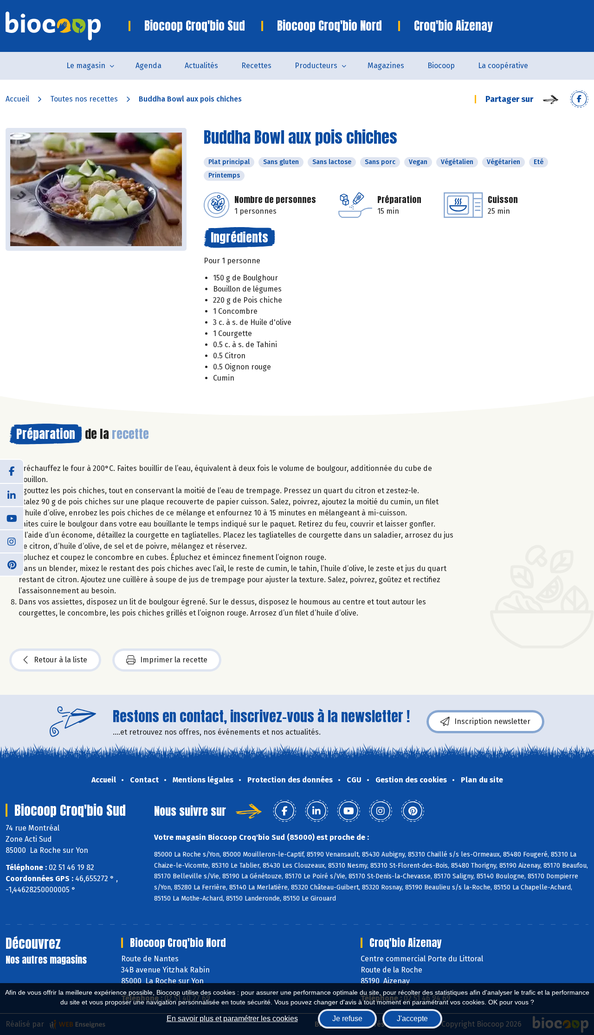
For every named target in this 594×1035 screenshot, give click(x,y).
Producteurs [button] (316, 65)
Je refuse (347, 1018)
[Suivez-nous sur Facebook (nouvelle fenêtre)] (11, 471)
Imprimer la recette (173, 659)
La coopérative (503, 65)
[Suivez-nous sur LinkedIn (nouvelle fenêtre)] (11, 494)
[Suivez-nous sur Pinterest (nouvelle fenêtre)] (11, 564)
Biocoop (441, 65)
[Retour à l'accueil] (67, 26)
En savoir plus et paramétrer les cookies (232, 1018)
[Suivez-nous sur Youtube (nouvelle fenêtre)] (11, 517)
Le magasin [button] (85, 65)
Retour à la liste (60, 659)
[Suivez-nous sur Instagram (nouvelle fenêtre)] (11, 540)
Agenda (148, 65)
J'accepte (412, 1018)
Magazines (386, 65)
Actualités (201, 65)
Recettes (256, 65)
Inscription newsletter (492, 721)
